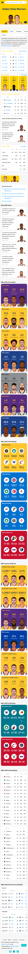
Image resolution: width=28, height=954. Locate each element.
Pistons (8, 110)
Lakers (8, 841)
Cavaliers (8, 787)
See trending (7, 201)
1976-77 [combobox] (4, 35)
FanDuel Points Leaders (8, 567)
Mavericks (9, 868)
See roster (24, 75)
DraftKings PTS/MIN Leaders (10, 677)
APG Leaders (5, 331)
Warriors (8, 861)
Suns (7, 851)
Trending (15, 940)
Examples (21, 940)
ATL (12, 927)
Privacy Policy (15, 946)
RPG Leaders (5, 309)
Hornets (8, 803)
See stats (23, 146)
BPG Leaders (5, 374)
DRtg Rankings (6, 474)
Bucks (7, 810)
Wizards (8, 824)
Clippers (8, 858)
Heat (7, 807)
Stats (11, 31)
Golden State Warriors (14, 9)
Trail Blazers (9, 103)
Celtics (8, 780)
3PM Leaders (5, 396)
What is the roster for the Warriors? (14, 193)
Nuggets (8, 100)
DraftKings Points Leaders (9, 588)
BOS (12, 917)
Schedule (18, 31)
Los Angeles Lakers (6, 46)
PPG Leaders (5, 285)
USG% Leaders (6, 610)
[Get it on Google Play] (14, 951)
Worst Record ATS (7, 739)
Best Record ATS (7, 706)
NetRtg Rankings (6, 503)
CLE (12, 904)
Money (9, 940)
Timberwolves (10, 848)
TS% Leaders (5, 418)
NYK (23, 920)
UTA (22, 904)
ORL (23, 927)
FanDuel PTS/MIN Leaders (9, 654)
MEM (22, 894)
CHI (12, 897)
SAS (22, 897)
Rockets (8, 845)
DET (12, 907)
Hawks (8, 793)
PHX (12, 894)
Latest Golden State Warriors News (12, 118)
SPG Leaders (5, 353)
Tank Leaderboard (7, 532)
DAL (22, 900)
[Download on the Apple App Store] (10, 951)
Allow (23, 945)
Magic (7, 800)
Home (5, 940)
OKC (22, 907)
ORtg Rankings (6, 445)
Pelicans (8, 865)
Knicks (8, 783)
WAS (23, 931)
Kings (7, 875)
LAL (16, 57)
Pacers (8, 820)
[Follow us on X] (17, 951)
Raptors (8, 790)
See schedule (22, 51)
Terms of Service (6, 944)
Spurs (7, 834)
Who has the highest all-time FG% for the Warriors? (14, 197)
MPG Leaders (5, 632)
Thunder (8, 831)
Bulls (7, 113)
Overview (4, 31)
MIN (12, 900)
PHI (12, 920)
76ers (7, 797)
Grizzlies (8, 871)
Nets (7, 817)
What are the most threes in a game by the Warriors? (15, 190)
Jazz (7, 878)
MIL (12, 931)
